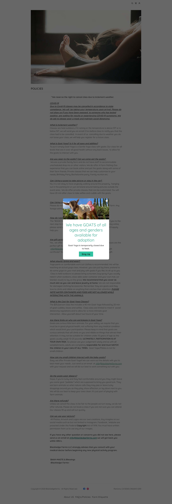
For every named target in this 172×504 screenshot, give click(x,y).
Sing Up (86, 254)
